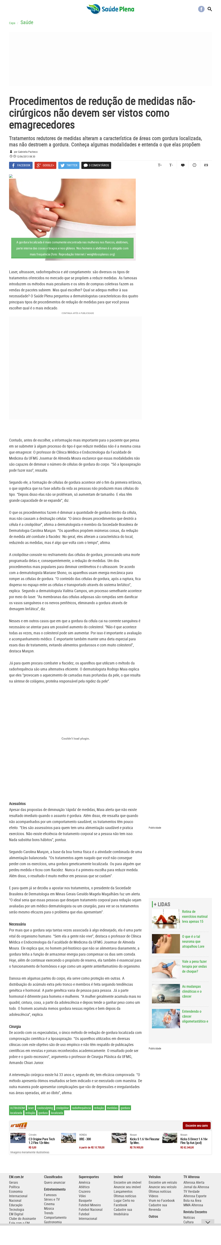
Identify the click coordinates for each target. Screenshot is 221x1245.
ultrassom (17, 1108)
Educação (15, 1205)
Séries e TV (52, 1199)
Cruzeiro (84, 1191)
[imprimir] (183, 165)
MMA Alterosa (193, 1205)
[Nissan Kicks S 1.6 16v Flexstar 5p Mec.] (119, 1138)
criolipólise (62, 1108)
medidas (112, 1108)
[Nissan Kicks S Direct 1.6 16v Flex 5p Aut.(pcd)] (169, 1138)
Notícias (189, 1217)
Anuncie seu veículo (163, 1187)
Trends (48, 1213)
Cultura (188, 1222)
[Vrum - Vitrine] (19, 1127)
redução (99, 1108)
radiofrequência (81, 1108)
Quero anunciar (54, 1182)
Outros (153, 1216)
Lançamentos (123, 1191)
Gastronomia (53, 1222)
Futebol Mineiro (90, 1205)
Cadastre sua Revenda (158, 1207)
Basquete (85, 1200)
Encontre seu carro (197, 1125)
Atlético (84, 1187)
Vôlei (82, 1196)
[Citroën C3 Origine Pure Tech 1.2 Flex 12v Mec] (17, 1138)
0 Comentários (99, 165)
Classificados (53, 1176)
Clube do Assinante (22, 1218)
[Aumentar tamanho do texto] (160, 165)
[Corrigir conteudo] (194, 165)
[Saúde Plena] (110, 9)
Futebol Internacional (88, 1216)
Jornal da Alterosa (196, 1187)
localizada (16, 1113)
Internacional (18, 1196)
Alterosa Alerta (193, 1182)
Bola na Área (192, 1200)
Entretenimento (55, 1189)
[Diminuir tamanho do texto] (171, 165)
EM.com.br (16, 1176)
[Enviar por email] (206, 165)
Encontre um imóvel (127, 1182)
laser (31, 1108)
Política (14, 1187)
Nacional (15, 1200)
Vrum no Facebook (162, 1200)
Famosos (50, 1194)
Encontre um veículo (163, 1182)
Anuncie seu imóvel (127, 1187)
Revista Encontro (195, 1211)
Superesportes (89, 1176)
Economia (16, 1191)
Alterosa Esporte (195, 1196)
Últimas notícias (125, 1196)
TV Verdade (191, 1191)
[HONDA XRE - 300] (68, 1138)
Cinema (49, 1204)
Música (49, 1208)
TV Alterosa (191, 1176)
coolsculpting (45, 1108)
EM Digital (16, 1214)
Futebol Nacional (91, 1209)
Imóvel (118, 1176)
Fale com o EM (19, 1223)
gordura (125, 1108)
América (84, 1182)
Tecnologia (16, 1209)
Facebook (201, 9)
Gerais (13, 1182)
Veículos (155, 1176)
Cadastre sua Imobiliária (123, 1211)
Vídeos (153, 1196)
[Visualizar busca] (210, 9)
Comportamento (55, 1217)
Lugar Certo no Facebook (124, 1202)
